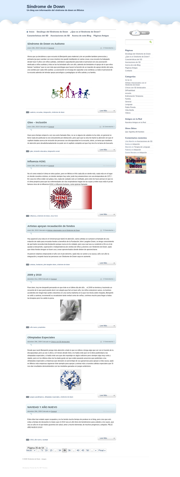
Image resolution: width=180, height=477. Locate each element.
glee (31, 151)
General (51, 48)
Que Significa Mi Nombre (134, 132)
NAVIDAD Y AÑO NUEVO (42, 407)
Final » (102, 450)
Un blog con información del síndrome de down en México (55, 10)
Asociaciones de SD (60, 36)
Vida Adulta (129, 110)
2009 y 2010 (34, 274)
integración (47, 112)
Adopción (136, 144)
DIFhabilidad (130, 90)
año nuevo (33, 327)
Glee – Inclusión (37, 122)
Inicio (31, 32)
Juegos (43, 459)
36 (69, 450)
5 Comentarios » (109, 230)
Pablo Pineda (130, 107)
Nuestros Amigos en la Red (135, 122)
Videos (127, 113)
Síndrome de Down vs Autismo (46, 43)
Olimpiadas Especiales (41, 337)
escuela (128, 93)
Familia (128, 99)
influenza (33, 216)
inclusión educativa (40, 151)
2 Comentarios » (109, 48)
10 (46, 450)
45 (83, 450)
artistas (32, 264)
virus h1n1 (54, 216)
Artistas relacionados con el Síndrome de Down (63, 230)
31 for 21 (128, 80)
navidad (45, 440)
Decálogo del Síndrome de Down (52, 32)
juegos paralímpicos (37, 397)
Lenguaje (128, 104)
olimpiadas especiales (52, 397)
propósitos (41, 327)
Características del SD (37, 36)
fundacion (39, 264)
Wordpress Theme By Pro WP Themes (34, 468)
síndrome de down (58, 112)
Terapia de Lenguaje (142, 147)
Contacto (128, 71)
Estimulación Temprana (134, 96)
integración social (53, 151)
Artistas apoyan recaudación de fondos (51, 226)
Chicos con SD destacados (60, 341)
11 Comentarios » (109, 126)
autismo (33, 112)
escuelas (39, 112)
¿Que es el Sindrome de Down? (85, 32)
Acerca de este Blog (81, 36)
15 (51, 450)
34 (59, 450)
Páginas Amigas (101, 36)
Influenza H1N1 (36, 161)
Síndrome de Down (46, 6)
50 (87, 450)
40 (78, 450)
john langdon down (50, 264)
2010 (32, 440)
